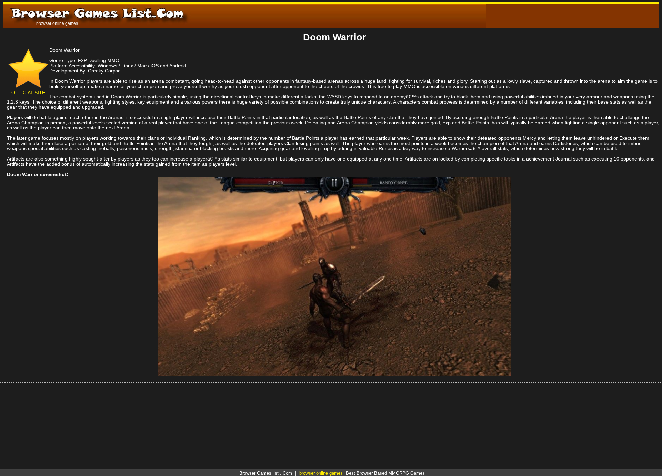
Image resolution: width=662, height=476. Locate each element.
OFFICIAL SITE (28, 92)
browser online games (321, 473)
